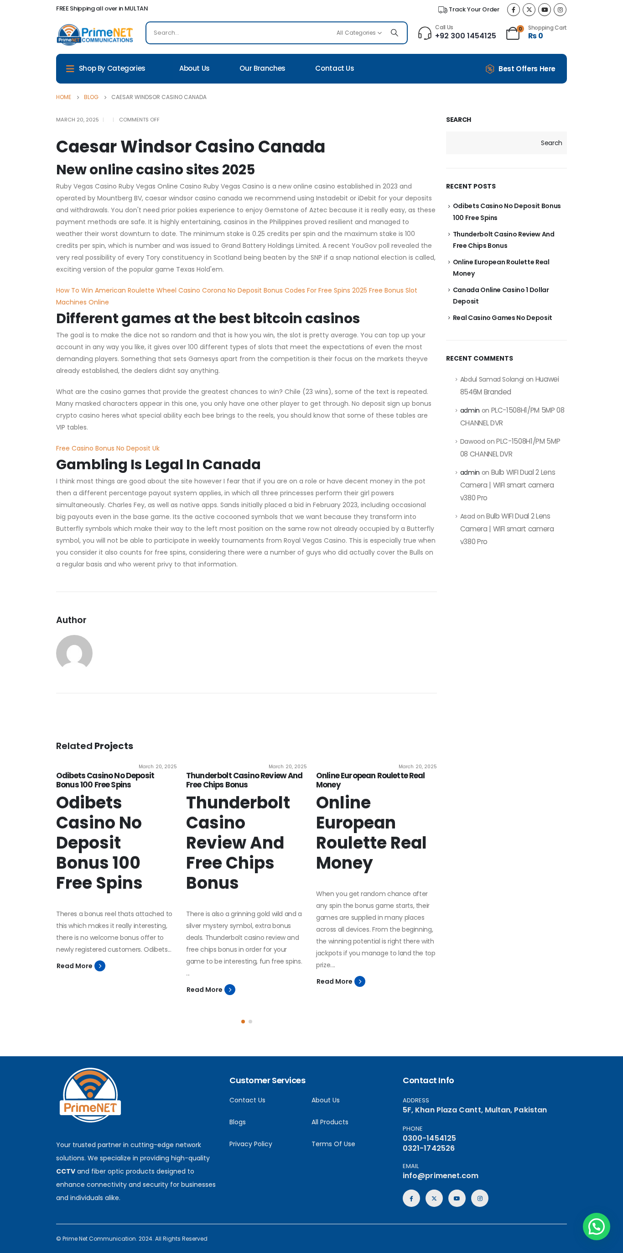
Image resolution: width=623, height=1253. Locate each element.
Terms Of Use (333, 1143)
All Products (330, 1122)
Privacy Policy (250, 1143)
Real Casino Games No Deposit (502, 317)
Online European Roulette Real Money (370, 780)
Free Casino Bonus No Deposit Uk (108, 448)
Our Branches (262, 68)
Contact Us (334, 68)
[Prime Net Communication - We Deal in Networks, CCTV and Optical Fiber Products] (95, 35)
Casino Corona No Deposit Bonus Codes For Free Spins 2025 (272, 290)
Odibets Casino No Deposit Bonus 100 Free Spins (105, 780)
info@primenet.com (440, 1175)
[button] (243, 1021)
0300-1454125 (429, 1138)
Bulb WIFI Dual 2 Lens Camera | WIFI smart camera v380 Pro (508, 485)
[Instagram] (560, 9)
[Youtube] (544, 9)
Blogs (237, 1122)
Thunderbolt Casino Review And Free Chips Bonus (244, 780)
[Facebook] (513, 9)
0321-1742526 (429, 1148)
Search (458, 119)
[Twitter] (529, 9)
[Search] (394, 32)
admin (470, 410)
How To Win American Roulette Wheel (116, 290)
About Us (194, 68)
